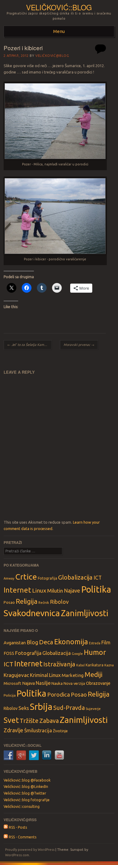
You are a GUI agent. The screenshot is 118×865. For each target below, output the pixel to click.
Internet (17, 590)
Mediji (93, 674)
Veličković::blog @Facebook (27, 780)
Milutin (55, 590)
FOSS (9, 653)
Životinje (60, 731)
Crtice (26, 576)
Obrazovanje (98, 683)
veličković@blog (52, 55)
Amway (9, 578)
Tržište (29, 720)
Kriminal (39, 675)
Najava (28, 683)
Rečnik (43, 602)
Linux (39, 590)
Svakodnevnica (32, 613)
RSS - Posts (17, 827)
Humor (95, 652)
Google (77, 653)
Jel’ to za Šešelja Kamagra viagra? (29, 344)
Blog (32, 642)
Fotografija (47, 578)
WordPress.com (17, 855)
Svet (11, 720)
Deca (46, 642)
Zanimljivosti (84, 613)
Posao (9, 602)
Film (105, 642)
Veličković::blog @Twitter (25, 793)
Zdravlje (13, 730)
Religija (27, 601)
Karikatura (94, 665)
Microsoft (12, 683)
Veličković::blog (59, 7)
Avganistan (15, 642)
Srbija (41, 707)
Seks (23, 708)
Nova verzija (74, 683)
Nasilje (43, 683)
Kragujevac (16, 675)
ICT (97, 577)
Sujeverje (93, 709)
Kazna (109, 665)
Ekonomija (71, 641)
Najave (72, 590)
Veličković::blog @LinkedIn (26, 787)
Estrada (94, 643)
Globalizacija (75, 577)
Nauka (57, 683)
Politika (96, 589)
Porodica (58, 694)
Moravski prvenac (79, 344)
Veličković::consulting (22, 806)
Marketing (73, 675)
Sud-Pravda (69, 707)
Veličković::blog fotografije (27, 800)
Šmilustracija (38, 730)
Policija (10, 695)
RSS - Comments (22, 837)
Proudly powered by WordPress (29, 849)
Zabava (49, 720)
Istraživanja (59, 664)
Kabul (80, 665)
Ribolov (59, 602)
